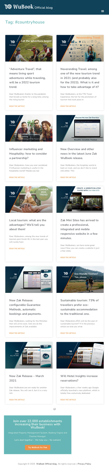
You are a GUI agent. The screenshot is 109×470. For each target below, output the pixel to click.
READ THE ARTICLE (17, 106)
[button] (102, 11)
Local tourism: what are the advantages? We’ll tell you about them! (27, 224)
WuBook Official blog (46, 464)
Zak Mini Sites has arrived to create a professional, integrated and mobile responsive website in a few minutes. (79, 229)
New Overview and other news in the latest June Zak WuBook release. (78, 153)
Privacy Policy (84, 464)
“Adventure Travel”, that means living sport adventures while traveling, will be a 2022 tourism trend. (27, 78)
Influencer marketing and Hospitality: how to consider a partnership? (28, 153)
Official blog (44, 8)
